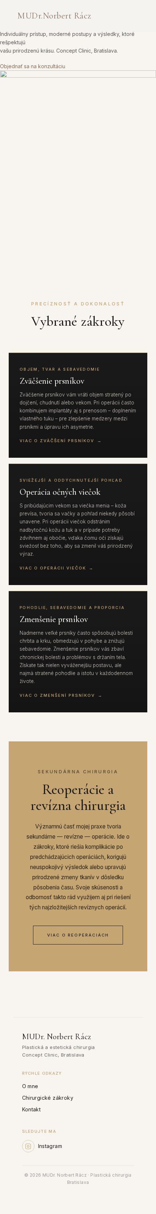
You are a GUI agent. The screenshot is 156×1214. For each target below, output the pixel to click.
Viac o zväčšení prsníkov (61, 440)
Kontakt (31, 1109)
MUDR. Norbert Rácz (52, 16)
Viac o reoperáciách (78, 935)
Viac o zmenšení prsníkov (61, 695)
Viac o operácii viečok (57, 568)
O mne (30, 1086)
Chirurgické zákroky (48, 1098)
